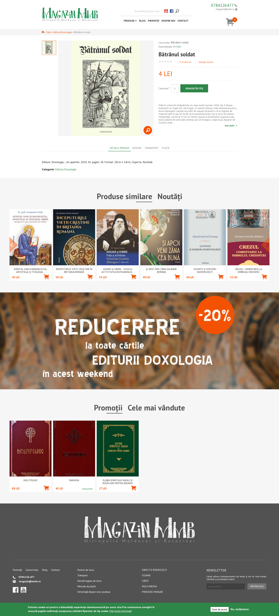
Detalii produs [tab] (119, 148)
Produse (129, 20)
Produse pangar (152, 591)
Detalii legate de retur (89, 580)
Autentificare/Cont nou (147, 11)
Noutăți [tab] (169, 196)
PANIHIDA (74, 480)
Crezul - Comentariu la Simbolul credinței (248, 271)
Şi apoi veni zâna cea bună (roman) (161, 271)
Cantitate (164, 88)
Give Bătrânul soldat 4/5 (168, 61)
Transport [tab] (152, 148)
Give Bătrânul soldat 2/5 (162, 61)
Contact (183, 20)
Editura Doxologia (62, 32)
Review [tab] (136, 148)
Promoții (153, 20)
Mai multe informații (120, 611)
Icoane (146, 575)
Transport (82, 575)
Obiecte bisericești (154, 569)
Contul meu (32, 569)
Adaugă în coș (194, 88)
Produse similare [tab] (124, 196)
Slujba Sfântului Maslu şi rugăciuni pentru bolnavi (118, 482)
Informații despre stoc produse (93, 591)
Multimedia (149, 586)
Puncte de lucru (85, 569)
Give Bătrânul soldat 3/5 (165, 61)
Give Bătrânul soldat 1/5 (160, 61)
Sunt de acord (219, 609)
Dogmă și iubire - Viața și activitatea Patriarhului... (118, 271)
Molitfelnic (31, 480)
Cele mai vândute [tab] (156, 408)
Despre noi (168, 20)
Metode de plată (86, 586)
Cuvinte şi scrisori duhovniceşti (205, 271)
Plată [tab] (165, 148)
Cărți (48, 32)
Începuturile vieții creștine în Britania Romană (74, 271)
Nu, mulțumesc (240, 609)
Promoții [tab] (108, 408)
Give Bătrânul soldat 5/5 (171, 61)
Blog (142, 20)
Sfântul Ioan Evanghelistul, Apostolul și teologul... (30, 271)
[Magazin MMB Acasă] (70, 14)
